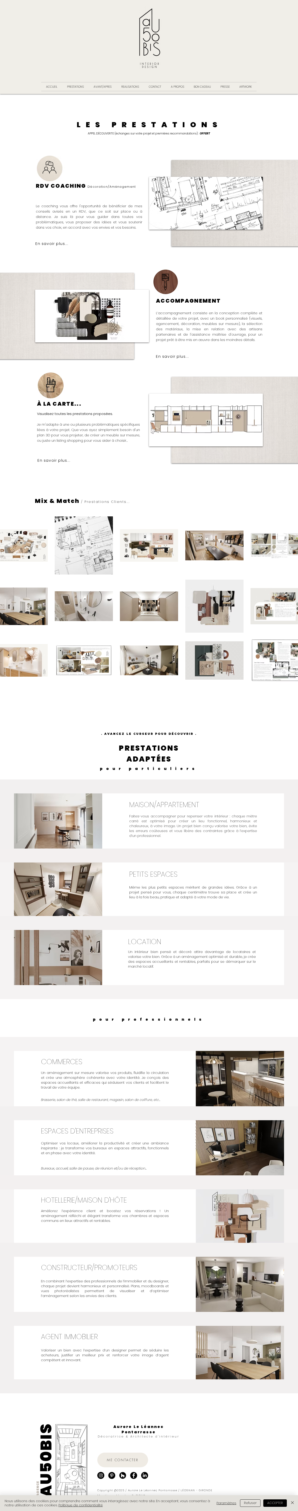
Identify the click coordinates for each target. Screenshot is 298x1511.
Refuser (250, 1503)
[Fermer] (292, 1503)
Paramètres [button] (226, 1503)
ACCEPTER (275, 1503)
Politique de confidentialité (80, 1505)
